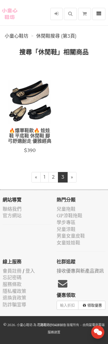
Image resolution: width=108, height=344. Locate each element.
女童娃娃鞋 (68, 243)
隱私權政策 (14, 291)
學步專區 (66, 222)
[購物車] (84, 14)
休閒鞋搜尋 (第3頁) (56, 36)
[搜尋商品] (70, 14)
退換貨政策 (14, 298)
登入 (30, 271)
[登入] (56, 14)
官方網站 (12, 216)
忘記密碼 (12, 277)
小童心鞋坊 (16, 36)
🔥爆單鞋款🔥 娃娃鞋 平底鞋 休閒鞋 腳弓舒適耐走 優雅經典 (29, 136)
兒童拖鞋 (66, 209)
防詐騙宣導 (14, 305)
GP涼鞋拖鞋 (69, 216)
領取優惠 (94, 305)
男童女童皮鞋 (71, 236)
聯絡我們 (12, 209)
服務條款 (12, 284)
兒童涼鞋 (66, 229)
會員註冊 (12, 271)
